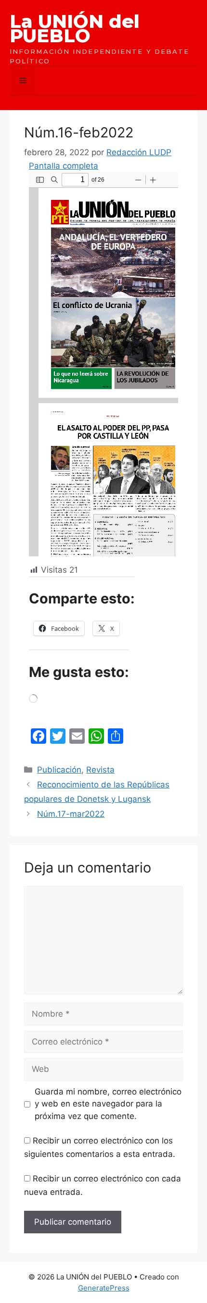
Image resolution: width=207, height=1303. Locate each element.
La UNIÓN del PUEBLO (75, 28)
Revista (100, 769)
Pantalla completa (63, 166)
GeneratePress (103, 1287)
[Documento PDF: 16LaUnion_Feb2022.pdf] (103, 364)
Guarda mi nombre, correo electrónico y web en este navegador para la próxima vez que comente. (108, 1104)
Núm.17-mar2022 (70, 814)
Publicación (59, 769)
